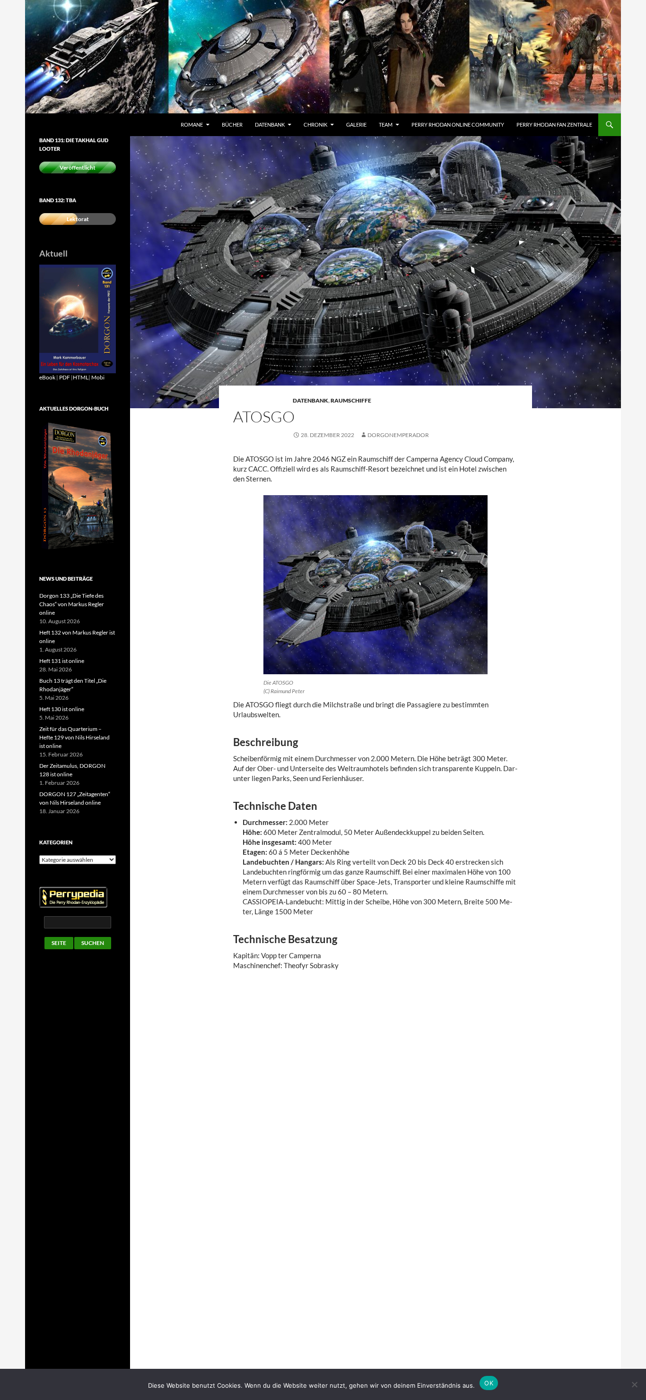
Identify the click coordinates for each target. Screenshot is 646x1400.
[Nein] (634, 1384)
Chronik (315, 124)
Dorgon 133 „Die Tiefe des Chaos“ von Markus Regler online (71, 604)
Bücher (232, 124)
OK (488, 1383)
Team (386, 124)
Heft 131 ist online (61, 660)
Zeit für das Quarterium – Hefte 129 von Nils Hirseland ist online (74, 737)
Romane (192, 124)
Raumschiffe (351, 400)
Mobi (98, 377)
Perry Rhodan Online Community (457, 124)
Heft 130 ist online (61, 709)
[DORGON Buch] (77, 486)
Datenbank (270, 124)
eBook (47, 377)
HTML (80, 377)
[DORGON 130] (77, 318)
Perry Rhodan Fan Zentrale (554, 124)
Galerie (356, 124)
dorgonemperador (398, 434)
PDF (64, 377)
